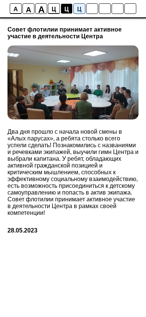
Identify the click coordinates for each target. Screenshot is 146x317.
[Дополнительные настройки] (118, 8)
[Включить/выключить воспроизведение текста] (105, 8)
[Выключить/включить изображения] (92, 8)
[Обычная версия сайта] (130, 8)
